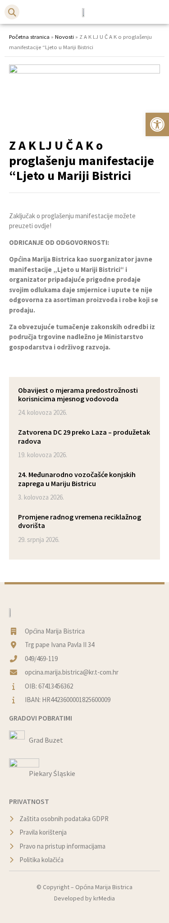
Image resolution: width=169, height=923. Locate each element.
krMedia (104, 898)
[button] (12, 12)
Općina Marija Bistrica (103, 887)
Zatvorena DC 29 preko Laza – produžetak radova (84, 436)
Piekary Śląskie (52, 773)
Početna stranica (29, 36)
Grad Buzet (46, 739)
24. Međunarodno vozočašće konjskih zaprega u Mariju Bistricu (77, 478)
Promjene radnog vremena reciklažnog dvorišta (79, 521)
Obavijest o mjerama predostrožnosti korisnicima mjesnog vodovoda (78, 394)
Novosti (64, 36)
